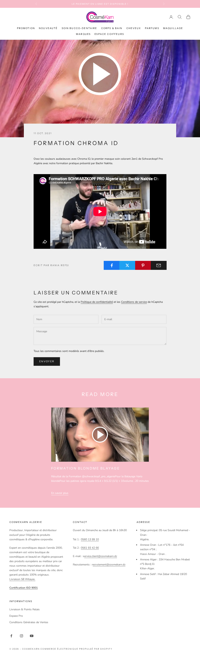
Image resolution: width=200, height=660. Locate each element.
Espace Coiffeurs (109, 34)
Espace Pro (16, 616)
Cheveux (133, 28)
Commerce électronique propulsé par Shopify (76, 649)
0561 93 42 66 (90, 548)
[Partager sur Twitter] (127, 265)
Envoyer (46, 361)
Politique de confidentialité (97, 302)
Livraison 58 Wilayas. (22, 579)
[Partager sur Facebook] (111, 265)
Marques (83, 34)
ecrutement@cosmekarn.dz (109, 564)
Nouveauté (48, 28)
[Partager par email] (158, 265)
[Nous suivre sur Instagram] (21, 636)
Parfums (152, 28)
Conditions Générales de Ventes (28, 622)
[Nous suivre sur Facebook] (11, 636)
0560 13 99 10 (90, 539)
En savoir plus (59, 493)
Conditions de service (134, 302)
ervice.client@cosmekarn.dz (100, 556)
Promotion (26, 28)
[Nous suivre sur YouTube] (32, 636)
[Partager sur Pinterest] (143, 265)
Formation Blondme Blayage (85, 468)
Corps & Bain (111, 28)
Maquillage (173, 28)
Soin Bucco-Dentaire (79, 28)
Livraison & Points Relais (24, 609)
